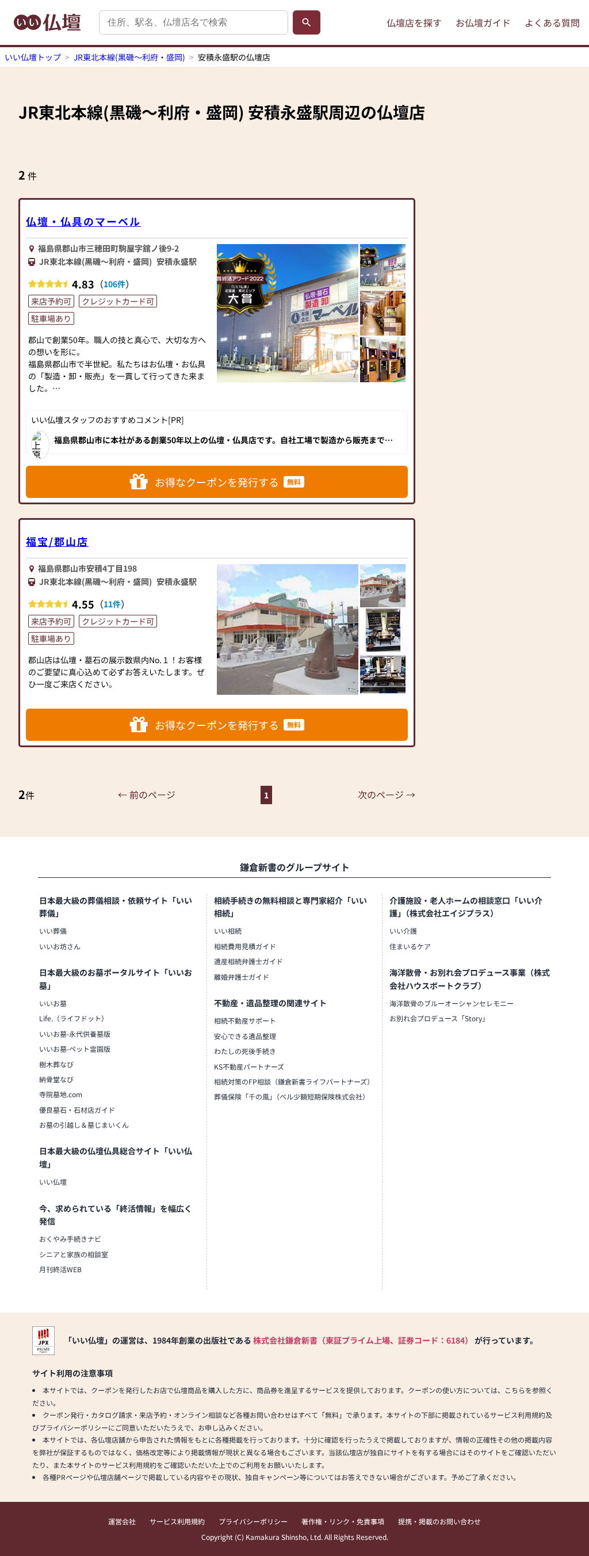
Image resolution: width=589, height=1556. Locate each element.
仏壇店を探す (414, 22)
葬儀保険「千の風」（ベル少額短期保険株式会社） (291, 1096)
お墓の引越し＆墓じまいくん (84, 1124)
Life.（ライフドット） (73, 1018)
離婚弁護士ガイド (241, 976)
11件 (112, 604)
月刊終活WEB (60, 1269)
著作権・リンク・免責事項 (342, 1521)
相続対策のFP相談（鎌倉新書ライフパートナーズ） (294, 1081)
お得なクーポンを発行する (228, 481)
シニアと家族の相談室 (73, 1254)
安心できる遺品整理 (245, 1036)
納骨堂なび (56, 1079)
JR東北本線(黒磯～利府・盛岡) (129, 57)
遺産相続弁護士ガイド (248, 961)
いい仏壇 (53, 1181)
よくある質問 (552, 22)
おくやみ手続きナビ (70, 1238)
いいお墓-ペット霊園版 (74, 1048)
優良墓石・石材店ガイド (77, 1109)
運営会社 (122, 1521)
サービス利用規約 (177, 1521)
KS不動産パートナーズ (249, 1066)
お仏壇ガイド (483, 22)
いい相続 (228, 930)
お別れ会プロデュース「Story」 (439, 1018)
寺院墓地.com (60, 1094)
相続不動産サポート (245, 1020)
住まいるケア (410, 946)
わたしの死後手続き (245, 1051)
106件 (114, 284)
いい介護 (403, 930)
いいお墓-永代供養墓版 (74, 1033)
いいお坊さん (60, 946)
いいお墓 (53, 1003)
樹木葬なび (56, 1064)
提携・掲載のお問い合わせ (439, 1521)
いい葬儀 (53, 930)
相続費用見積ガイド (245, 946)
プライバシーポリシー (253, 1521)
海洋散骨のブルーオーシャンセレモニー (451, 1003)
